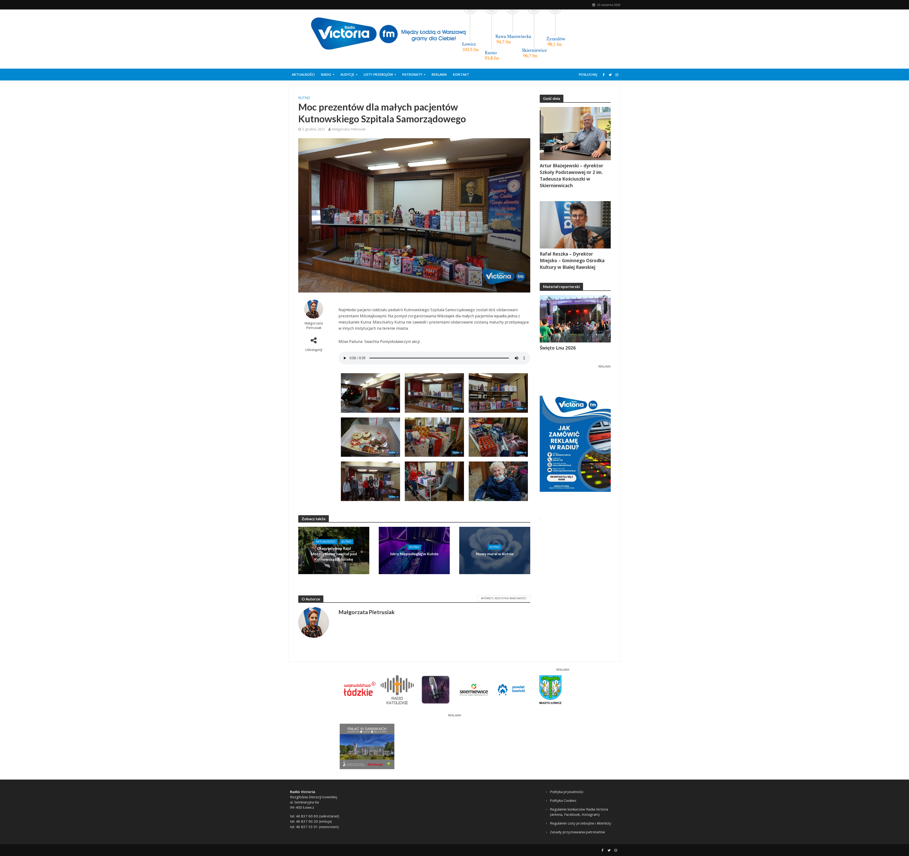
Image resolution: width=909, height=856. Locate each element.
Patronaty (412, 74)
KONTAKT (461, 74)
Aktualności (303, 74)
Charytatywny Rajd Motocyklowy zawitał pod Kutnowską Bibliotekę (334, 553)
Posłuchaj (588, 74)
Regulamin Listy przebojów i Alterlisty (580, 823)
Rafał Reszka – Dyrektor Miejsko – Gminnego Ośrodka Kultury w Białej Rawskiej (572, 260)
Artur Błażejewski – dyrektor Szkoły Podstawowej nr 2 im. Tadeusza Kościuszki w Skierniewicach (571, 176)
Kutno (304, 97)
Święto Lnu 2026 (558, 348)
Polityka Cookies (563, 800)
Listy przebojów (378, 74)
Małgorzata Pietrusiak (348, 129)
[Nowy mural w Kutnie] (494, 550)
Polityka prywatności (566, 791)
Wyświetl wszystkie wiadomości (503, 598)
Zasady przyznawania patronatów (577, 831)
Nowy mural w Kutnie (494, 553)
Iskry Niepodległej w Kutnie (414, 553)
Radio (326, 74)
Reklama (439, 74)
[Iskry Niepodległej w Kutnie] (414, 550)
